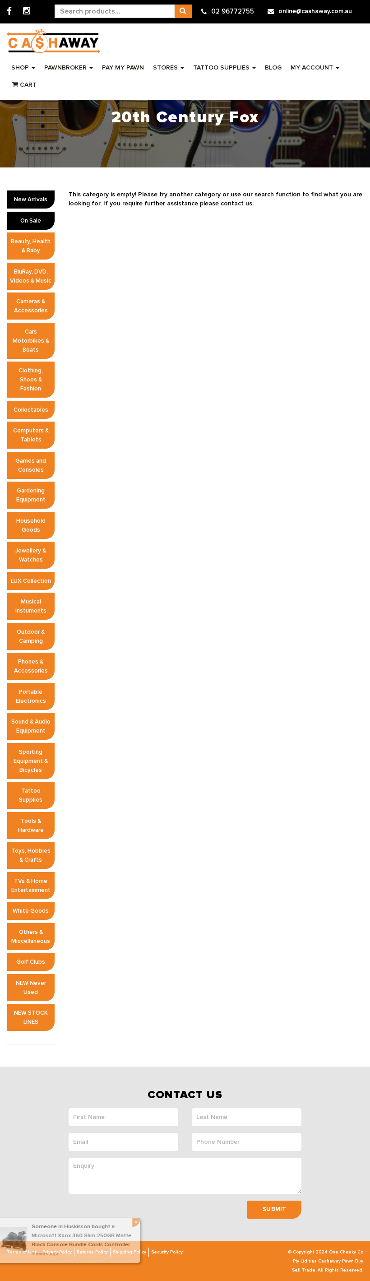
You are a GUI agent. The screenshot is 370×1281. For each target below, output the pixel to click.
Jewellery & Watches (30, 555)
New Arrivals (30, 199)
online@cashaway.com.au (315, 11)
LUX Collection (31, 581)
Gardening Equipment (31, 495)
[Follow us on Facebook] (9, 11)
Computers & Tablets (31, 435)
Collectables (31, 409)
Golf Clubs (30, 961)
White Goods (31, 910)
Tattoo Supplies (222, 67)
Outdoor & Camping (31, 636)
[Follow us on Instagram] (26, 11)
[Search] (183, 11)
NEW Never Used (31, 987)
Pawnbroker (66, 67)
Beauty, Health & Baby (31, 246)
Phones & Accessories (31, 666)
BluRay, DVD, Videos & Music (30, 276)
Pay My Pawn (123, 67)
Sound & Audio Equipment (31, 726)
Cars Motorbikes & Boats (31, 340)
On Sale (30, 220)
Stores (166, 67)
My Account (313, 67)
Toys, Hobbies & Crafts (31, 855)
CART (27, 84)
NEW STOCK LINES (31, 1017)
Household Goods (31, 525)
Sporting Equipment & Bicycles (31, 761)
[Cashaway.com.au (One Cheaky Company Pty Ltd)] (53, 41)
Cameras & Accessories (31, 306)
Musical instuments (30, 606)
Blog (273, 67)
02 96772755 (232, 11)
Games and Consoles (30, 465)
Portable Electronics (31, 696)
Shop (21, 67)
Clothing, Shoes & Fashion (30, 379)
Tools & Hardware (31, 825)
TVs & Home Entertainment (31, 885)
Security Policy (167, 1252)
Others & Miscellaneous (30, 936)
